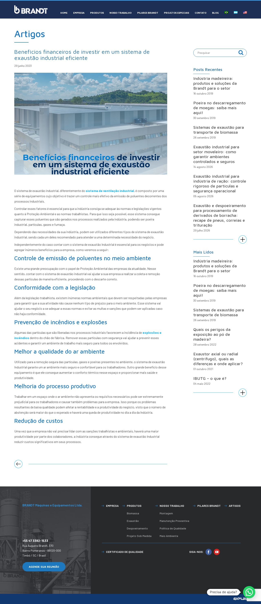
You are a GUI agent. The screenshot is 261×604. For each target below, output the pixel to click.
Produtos (97, 12)
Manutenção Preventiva (174, 520)
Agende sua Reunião (44, 566)
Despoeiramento (137, 528)
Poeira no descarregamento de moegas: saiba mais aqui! (219, 107)
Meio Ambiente (169, 536)
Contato (200, 12)
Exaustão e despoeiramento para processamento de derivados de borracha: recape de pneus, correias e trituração (219, 215)
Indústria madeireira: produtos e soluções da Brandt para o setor (215, 83)
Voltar (18, 464)
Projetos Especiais (176, 12)
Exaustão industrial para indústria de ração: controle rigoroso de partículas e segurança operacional (219, 183)
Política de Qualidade (173, 528)
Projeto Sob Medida (139, 536)
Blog (215, 12)
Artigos (235, 505)
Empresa (78, 12)
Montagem (166, 513)
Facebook (209, 552)
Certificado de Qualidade (124, 551)
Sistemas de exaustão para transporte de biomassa (218, 129)
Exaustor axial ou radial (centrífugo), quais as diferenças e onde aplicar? (218, 359)
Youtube (217, 552)
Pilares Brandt (147, 12)
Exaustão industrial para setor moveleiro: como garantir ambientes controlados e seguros (216, 154)
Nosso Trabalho (120, 12)
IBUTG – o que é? (209, 378)
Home (63, 12)
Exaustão (133, 520)
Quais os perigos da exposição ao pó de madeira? (211, 334)
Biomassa (133, 513)
